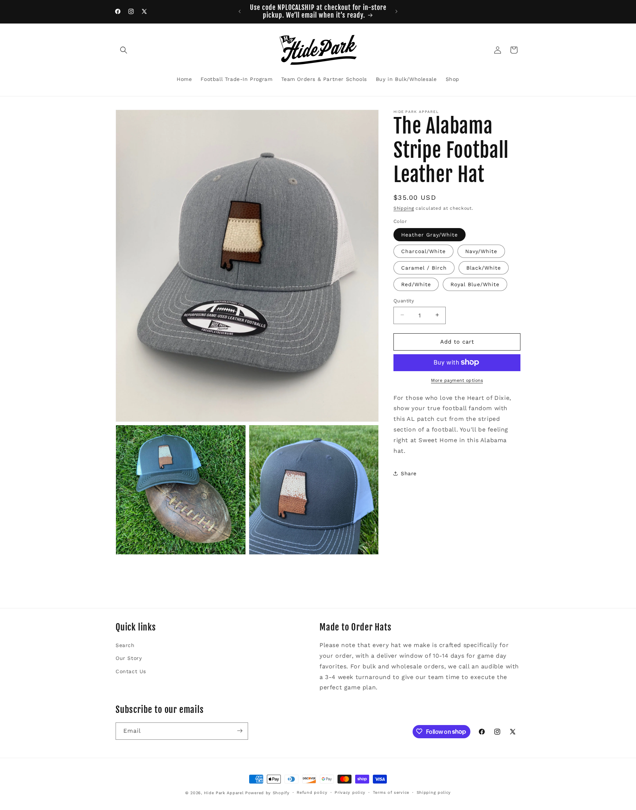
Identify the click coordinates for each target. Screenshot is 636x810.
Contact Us (131, 671)
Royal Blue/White (475, 284)
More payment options (457, 380)
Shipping (403, 208)
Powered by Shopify (267, 793)
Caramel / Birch (424, 267)
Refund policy (312, 792)
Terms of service (391, 792)
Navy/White (481, 251)
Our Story (129, 658)
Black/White (483, 267)
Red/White (416, 284)
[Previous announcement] (240, 11)
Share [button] (409, 473)
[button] (124, 50)
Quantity (403, 300)
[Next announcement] (396, 11)
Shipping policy (434, 792)
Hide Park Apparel (223, 793)
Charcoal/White (423, 251)
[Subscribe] (240, 730)
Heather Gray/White (429, 234)
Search (125, 645)
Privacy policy (350, 792)
